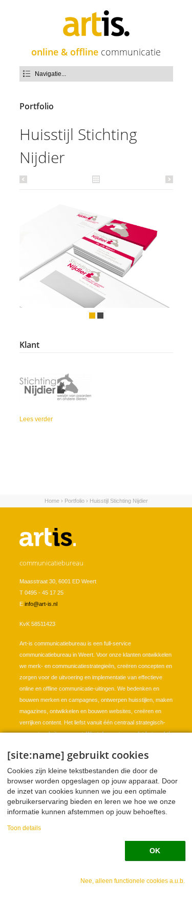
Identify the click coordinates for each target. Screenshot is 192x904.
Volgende (167, 179)
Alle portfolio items (96, 178)
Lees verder (55, 420)
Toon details (24, 827)
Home (52, 501)
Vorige (24, 179)
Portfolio (74, 501)
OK (155, 851)
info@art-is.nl (41, 604)
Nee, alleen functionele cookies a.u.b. (132, 880)
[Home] (96, 23)
